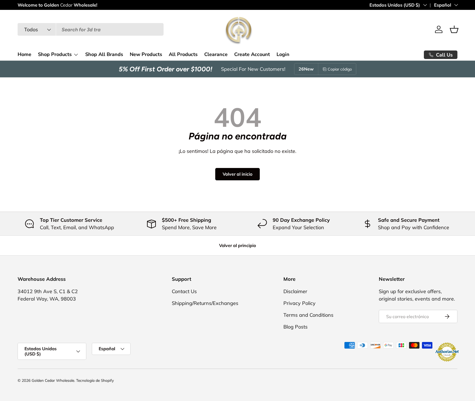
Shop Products (55, 54)
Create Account (252, 54)
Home (24, 54)
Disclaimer (295, 291)
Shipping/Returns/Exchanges (205, 303)
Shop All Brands (104, 54)
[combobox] (91, 29)
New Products (146, 54)
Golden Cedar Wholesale (53, 380)
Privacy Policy (299, 303)
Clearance (216, 54)
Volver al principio (237, 245)
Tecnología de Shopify (95, 380)
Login (283, 54)
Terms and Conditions (308, 315)
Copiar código (340, 69)
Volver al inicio (237, 174)
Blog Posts (295, 327)
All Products (183, 54)
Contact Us (184, 291)
